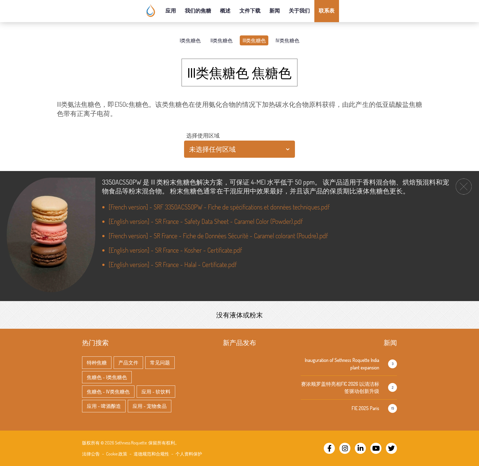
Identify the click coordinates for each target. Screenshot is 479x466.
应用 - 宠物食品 (150, 406)
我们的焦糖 (198, 10)
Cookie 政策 (116, 454)
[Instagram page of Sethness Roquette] (344, 448)
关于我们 (299, 10)
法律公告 (91, 454)
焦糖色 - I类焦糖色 (107, 377)
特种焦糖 (97, 362)
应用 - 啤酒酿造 (104, 406)
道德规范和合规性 (151, 454)
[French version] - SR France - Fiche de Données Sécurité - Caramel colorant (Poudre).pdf (218, 235)
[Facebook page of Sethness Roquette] (329, 448)
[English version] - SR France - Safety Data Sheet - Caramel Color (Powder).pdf (206, 221)
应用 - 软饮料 (155, 392)
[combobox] (189, 149)
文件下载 (250, 10)
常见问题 (160, 362)
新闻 (274, 10)
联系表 (327, 10)
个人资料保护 (188, 454)
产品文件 (128, 362)
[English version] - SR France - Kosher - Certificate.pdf (175, 250)
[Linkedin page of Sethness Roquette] (360, 448)
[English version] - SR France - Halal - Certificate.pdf (173, 264)
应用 (170, 10)
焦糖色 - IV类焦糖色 (108, 392)
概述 (225, 10)
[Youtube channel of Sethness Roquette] (375, 448)
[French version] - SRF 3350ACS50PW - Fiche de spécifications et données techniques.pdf (219, 207)
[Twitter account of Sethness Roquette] (391, 448)
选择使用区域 (203, 135)
